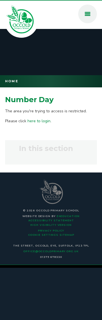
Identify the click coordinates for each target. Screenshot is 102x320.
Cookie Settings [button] (43, 234)
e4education (68, 216)
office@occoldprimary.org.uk (51, 251)
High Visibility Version (51, 224)
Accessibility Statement (51, 220)
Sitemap (67, 234)
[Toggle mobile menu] (87, 14)
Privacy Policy (51, 230)
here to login (38, 121)
